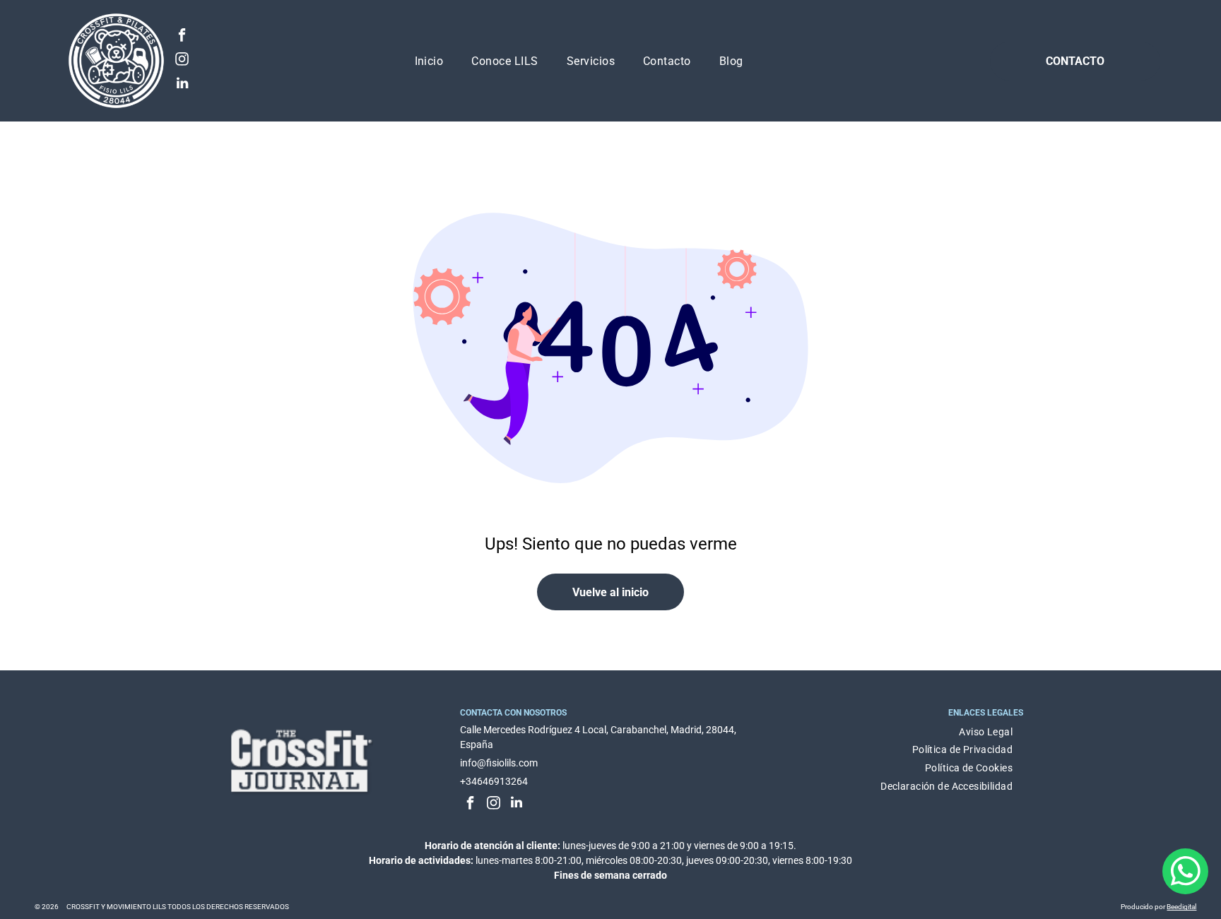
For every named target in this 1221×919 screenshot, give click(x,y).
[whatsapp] (1185, 873)
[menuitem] (429, 60)
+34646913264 (494, 781)
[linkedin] (182, 85)
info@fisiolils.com (499, 763)
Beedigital (1181, 907)
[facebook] (182, 37)
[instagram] (182, 61)
